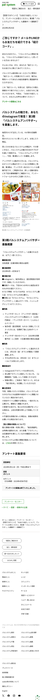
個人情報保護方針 (8, 677)
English (4, 691)
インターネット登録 (28, 586)
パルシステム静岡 (27, 646)
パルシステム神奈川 (9, 637)
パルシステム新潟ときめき (30, 651)
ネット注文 (29, 4)
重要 (12, 507)
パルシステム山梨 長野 (28, 632)
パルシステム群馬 (27, 637)
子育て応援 (25, 614)
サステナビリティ (8, 591)
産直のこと (6, 586)
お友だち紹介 (25, 609)
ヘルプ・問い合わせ (28, 600)
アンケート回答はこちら (11, 101)
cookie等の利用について (10, 681)
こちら (8, 443)
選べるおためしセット (11, 553)
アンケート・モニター (13, 502)
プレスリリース (7, 668)
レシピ (23, 577)
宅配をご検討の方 (19, 8)
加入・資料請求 (34, 8)
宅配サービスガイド (28, 595)
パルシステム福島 (27, 641)
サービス (24, 591)
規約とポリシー (7, 686)
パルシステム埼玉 (8, 646)
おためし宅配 (11, 560)
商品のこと (6, 577)
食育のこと (6, 581)
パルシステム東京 (8, 632)
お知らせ (12, 520)
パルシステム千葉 (8, 641)
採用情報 (5, 672)
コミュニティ (25, 581)
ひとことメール (26, 604)
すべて (5, 507)
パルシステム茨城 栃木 (10, 651)
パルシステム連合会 (9, 663)
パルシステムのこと (9, 572)
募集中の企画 (22, 507)
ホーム (4, 520)
